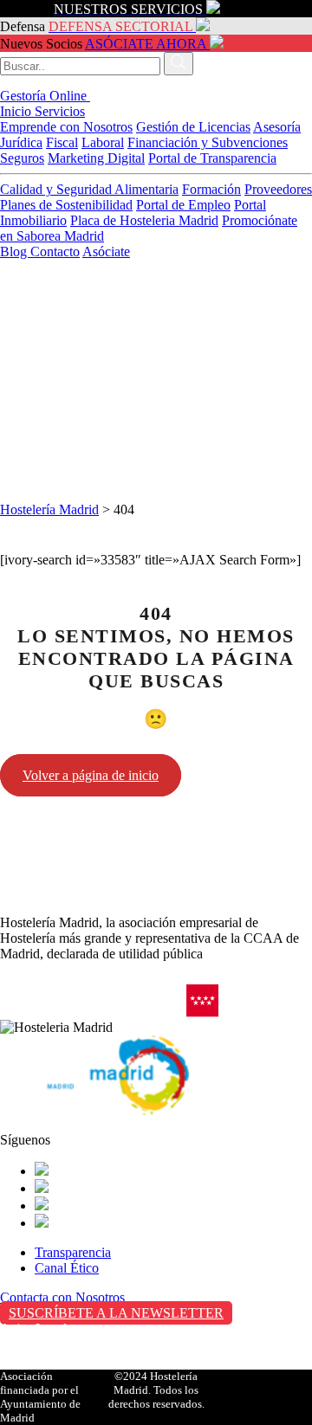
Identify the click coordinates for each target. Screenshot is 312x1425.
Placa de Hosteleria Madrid (144, 220)
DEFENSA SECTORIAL (120, 26)
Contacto (55, 251)
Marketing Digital (96, 158)
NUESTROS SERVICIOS (128, 9)
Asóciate (106, 251)
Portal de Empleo (183, 204)
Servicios (60, 111)
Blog (15, 251)
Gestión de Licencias (193, 126)
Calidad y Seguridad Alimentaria (89, 189)
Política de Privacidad (59, 1346)
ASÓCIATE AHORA (145, 43)
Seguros (22, 158)
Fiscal (62, 142)
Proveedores (278, 189)
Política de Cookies (53, 1364)
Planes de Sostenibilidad (66, 204)
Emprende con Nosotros (66, 126)
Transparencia (73, 1252)
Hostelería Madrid (49, 509)
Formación (211, 189)
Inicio (17, 111)
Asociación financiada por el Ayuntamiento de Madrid (40, 1397)
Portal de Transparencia (212, 158)
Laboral (102, 142)
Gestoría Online (45, 95)
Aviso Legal (33, 1328)
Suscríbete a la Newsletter (116, 1313)
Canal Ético (67, 1268)
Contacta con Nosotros (62, 1297)
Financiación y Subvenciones (207, 142)
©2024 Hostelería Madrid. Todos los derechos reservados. (156, 1390)
